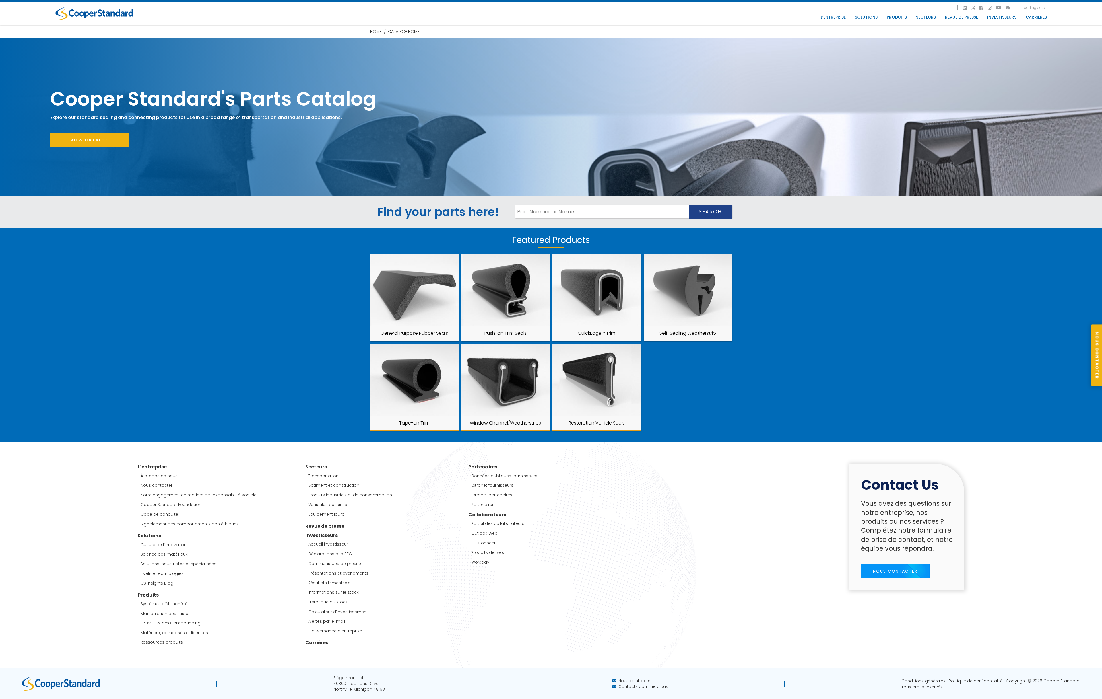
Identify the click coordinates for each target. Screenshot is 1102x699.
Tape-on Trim (414, 423)
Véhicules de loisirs (327, 504)
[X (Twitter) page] (973, 7)
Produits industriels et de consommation (350, 495)
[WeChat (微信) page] (1008, 7)
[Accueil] (94, 13)
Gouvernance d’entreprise (335, 631)
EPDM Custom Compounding (171, 623)
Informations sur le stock (333, 592)
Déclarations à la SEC (330, 554)
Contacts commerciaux (643, 686)
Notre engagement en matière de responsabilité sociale (199, 495)
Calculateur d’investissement (338, 612)
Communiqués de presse (334, 563)
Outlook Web (484, 533)
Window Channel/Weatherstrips (505, 423)
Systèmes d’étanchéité (164, 604)
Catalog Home (404, 31)
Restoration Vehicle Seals (597, 423)
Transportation (323, 476)
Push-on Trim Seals (505, 333)
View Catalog (89, 140)
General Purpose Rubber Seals (414, 333)
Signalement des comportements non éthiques (190, 524)
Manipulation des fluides (166, 613)
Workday (480, 562)
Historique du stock (328, 602)
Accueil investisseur (328, 544)
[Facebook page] (981, 7)
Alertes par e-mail (326, 621)
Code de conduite (159, 514)
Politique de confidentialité (976, 681)
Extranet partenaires (491, 495)
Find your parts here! (438, 212)
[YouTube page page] (999, 7)
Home (376, 31)
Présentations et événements (338, 573)
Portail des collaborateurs (497, 523)
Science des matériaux (164, 554)
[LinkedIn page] (965, 7)
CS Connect (483, 543)
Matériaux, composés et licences (174, 633)
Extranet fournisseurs (492, 485)
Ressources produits (162, 642)
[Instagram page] (990, 7)
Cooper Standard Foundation (171, 504)
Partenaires (482, 504)
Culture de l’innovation (164, 545)
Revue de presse (961, 17)
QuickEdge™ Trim (596, 333)
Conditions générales (923, 681)
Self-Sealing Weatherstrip (687, 333)
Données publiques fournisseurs (504, 476)
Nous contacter (156, 485)
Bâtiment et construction (333, 485)
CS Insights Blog (157, 583)
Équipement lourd (326, 514)
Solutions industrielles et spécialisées (178, 564)
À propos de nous (159, 476)
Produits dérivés (487, 552)
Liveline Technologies (162, 573)
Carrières (1036, 17)
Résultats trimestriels (329, 583)
